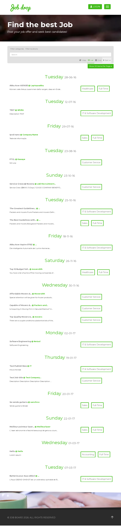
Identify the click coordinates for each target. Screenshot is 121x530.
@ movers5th (36, 269)
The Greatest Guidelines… (23, 208)
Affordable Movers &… (21, 294)
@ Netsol (35, 341)
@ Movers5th (38, 294)
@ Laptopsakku (36, 85)
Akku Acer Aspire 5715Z (21, 244)
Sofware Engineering (20, 341)
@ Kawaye (20, 159)
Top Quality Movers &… (21, 317)
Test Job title (16, 377)
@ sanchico (34, 402)
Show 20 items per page (100, 66)
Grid (99, 60)
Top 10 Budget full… (20, 269)
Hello (12, 451)
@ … (38, 208)
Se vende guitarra (19, 402)
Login (96, 6)
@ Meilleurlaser (42, 427)
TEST (12, 110)
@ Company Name (29, 135)
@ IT (29, 366)
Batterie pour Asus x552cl (22, 476)
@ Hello (19, 451)
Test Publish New (18, 366)
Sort (107, 60)
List (91, 60)
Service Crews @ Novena (22, 184)
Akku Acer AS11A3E (19, 85)
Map (84, 60)
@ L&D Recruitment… (45, 184)
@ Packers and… (40, 305)
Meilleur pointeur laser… (22, 427)
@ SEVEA (19, 110)
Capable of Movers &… (21, 305)
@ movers (37, 317)
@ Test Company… (32, 377)
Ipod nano (15, 135)
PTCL (12, 159)
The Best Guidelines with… (23, 220)
